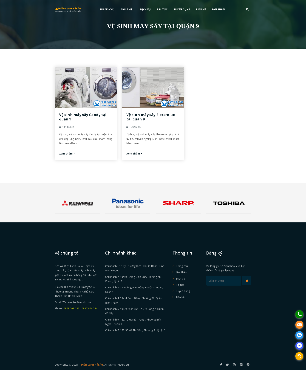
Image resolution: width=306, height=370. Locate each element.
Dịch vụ (145, 9)
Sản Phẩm (218, 9)
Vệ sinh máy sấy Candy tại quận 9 (83, 117)
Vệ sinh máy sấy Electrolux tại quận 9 (150, 117)
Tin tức (162, 9)
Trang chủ (107, 9)
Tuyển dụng (182, 9)
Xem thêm (66, 153)
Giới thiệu (127, 9)
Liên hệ (201, 9)
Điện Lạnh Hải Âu (92, 364)
